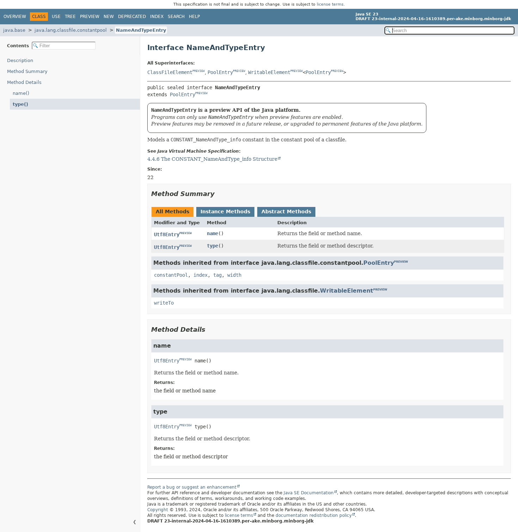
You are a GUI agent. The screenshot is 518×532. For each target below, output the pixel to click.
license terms (330, 4)
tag (217, 275)
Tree (70, 16)
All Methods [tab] (172, 211)
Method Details (24, 82)
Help (194, 16)
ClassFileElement (169, 72)
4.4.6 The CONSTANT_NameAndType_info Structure (212, 159)
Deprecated (132, 16)
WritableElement (269, 72)
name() (21, 93)
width (234, 275)
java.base (14, 30)
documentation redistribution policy (314, 515)
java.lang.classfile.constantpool (71, 30)
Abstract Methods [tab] (286, 211)
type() (20, 104)
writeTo (164, 303)
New (109, 16)
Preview (89, 16)
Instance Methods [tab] (225, 211)
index (200, 275)
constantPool (171, 275)
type (212, 246)
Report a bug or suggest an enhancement (191, 487)
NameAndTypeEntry (141, 30)
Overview (15, 16)
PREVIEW (198, 71)
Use (56, 16)
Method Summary (27, 71)
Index (157, 16)
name (212, 233)
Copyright (157, 509)
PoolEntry (220, 72)
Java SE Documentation (309, 492)
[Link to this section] (219, 193)
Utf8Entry (166, 234)
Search (176, 16)
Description (20, 60)
